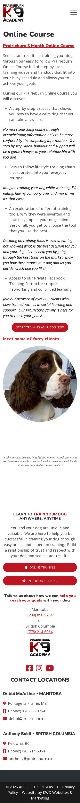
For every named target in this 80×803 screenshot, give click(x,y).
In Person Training (43, 581)
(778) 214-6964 (40, 631)
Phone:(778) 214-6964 (26, 751)
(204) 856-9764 (40, 614)
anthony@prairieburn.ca (30, 758)
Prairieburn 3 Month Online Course (38, 46)
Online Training (42, 567)
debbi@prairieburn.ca (28, 718)
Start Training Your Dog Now (40, 327)
